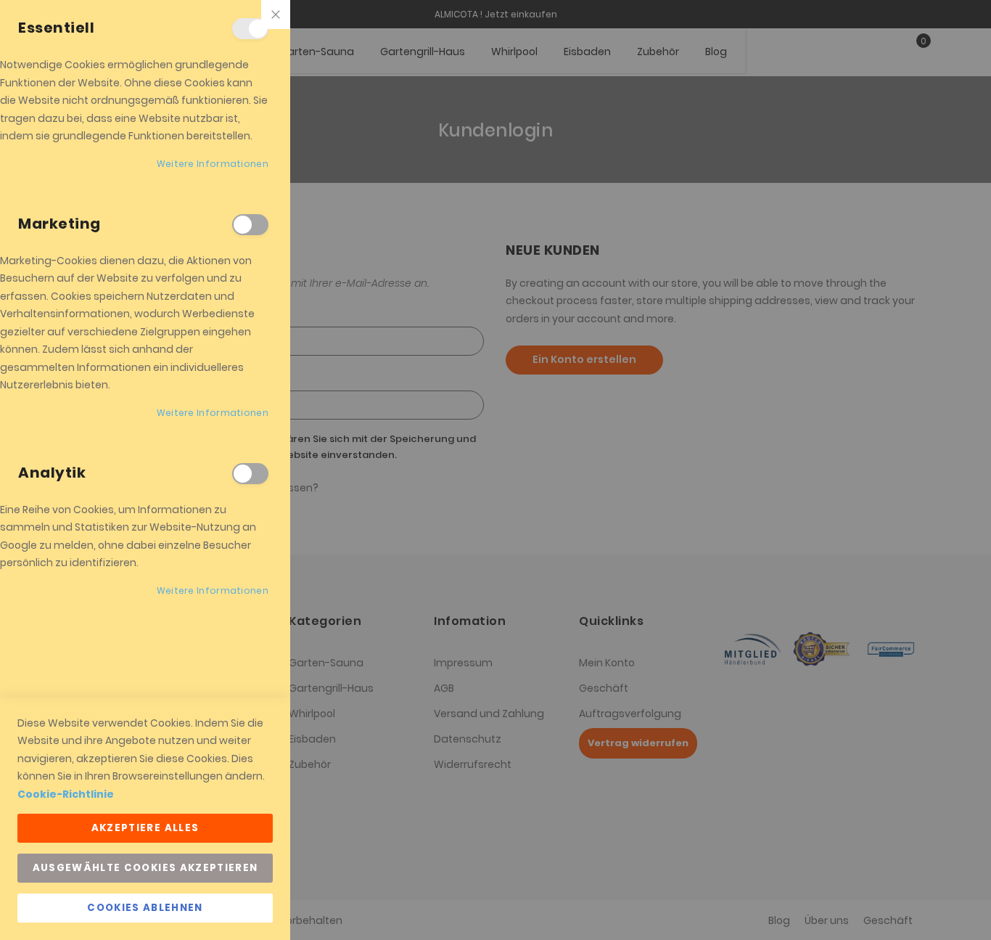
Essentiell (250, 28)
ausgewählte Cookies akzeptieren (145, 868)
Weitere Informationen (212, 164)
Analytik (250, 473)
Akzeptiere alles (145, 828)
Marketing (250, 224)
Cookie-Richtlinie (65, 794)
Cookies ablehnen (145, 908)
